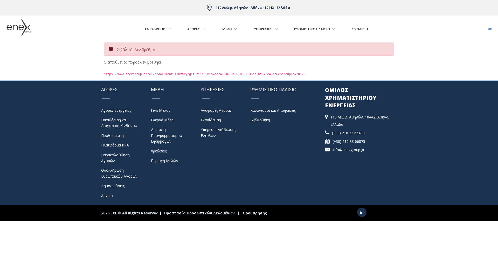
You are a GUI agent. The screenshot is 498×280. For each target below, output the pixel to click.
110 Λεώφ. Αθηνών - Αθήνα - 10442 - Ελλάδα (253, 7)
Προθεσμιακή (112, 135)
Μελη (227, 29)
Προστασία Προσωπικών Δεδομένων (199, 213)
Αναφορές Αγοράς (216, 110)
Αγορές (193, 29)
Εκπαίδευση (211, 119)
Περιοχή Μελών (164, 160)
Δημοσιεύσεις (113, 185)
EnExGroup (155, 29)
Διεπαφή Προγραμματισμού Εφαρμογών (166, 135)
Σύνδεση (360, 29)
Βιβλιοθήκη (260, 119)
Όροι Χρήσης (255, 213)
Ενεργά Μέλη (162, 119)
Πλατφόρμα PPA (115, 145)
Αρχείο (107, 195)
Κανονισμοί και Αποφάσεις (273, 110)
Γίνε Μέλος (160, 110)
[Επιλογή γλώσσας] (489, 27)
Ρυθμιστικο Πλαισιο (312, 29)
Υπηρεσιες (263, 29)
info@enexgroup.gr (348, 149)
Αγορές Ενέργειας (116, 110)
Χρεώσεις (159, 151)
